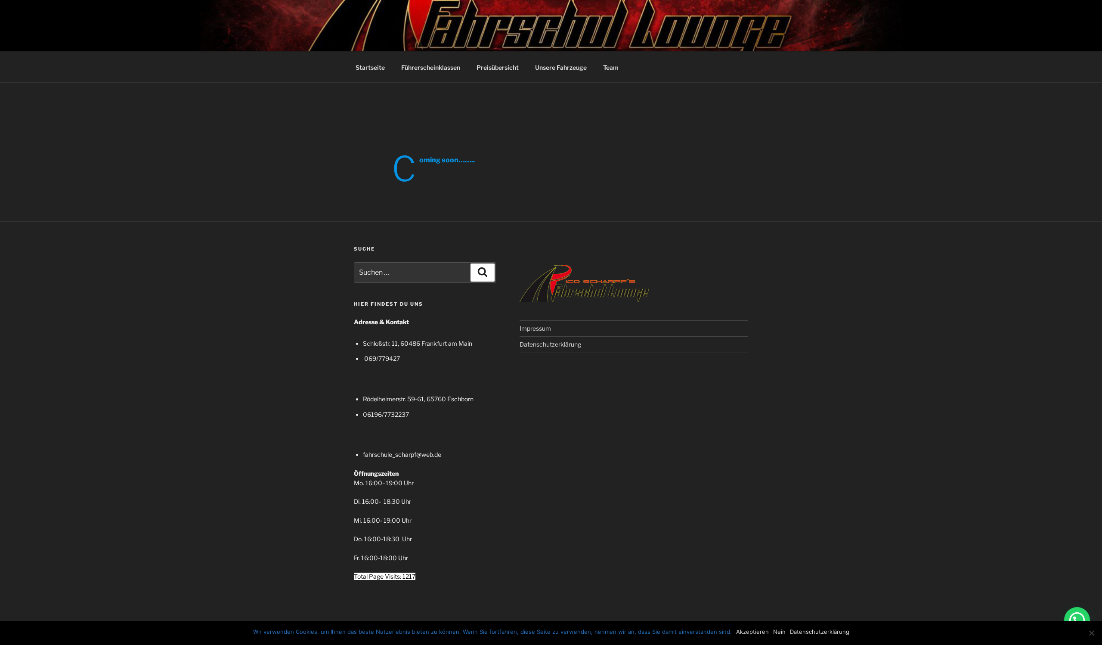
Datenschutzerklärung (550, 344)
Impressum (535, 328)
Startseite (370, 67)
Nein (779, 631)
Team (611, 67)
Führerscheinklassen (430, 67)
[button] (1077, 620)
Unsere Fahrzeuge (561, 67)
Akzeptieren (752, 631)
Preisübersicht (498, 67)
